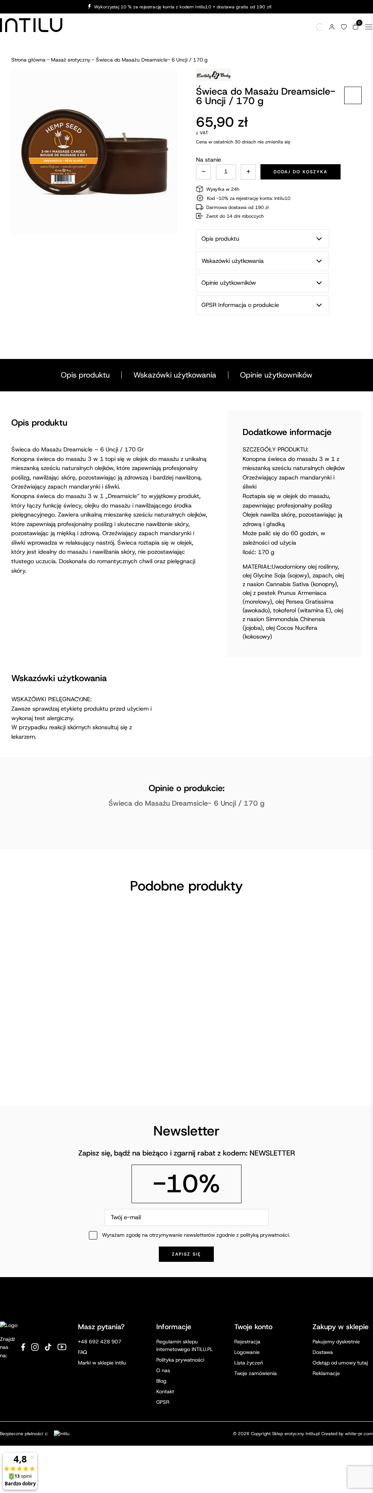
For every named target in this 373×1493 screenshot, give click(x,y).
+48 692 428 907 (99, 1341)
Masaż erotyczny (70, 59)
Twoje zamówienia (255, 1373)
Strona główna (28, 59)
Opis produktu (85, 375)
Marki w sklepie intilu (102, 1362)
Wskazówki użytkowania (174, 375)
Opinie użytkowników (276, 375)
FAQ (82, 1352)
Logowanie (247, 1352)
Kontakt (165, 1391)
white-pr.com (359, 1434)
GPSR (162, 1402)
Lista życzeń (248, 1362)
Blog (161, 1381)
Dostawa (323, 1352)
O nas (163, 1370)
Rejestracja (247, 1341)
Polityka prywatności (180, 1359)
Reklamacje (326, 1373)
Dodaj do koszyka (300, 172)
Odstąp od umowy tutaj (340, 1362)
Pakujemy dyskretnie (336, 1341)
